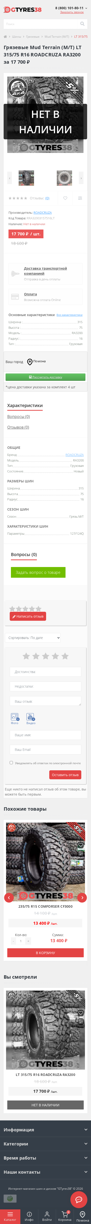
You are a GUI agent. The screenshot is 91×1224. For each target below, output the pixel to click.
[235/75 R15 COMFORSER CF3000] (45, 862)
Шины (16, 37)
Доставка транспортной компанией (45, 271)
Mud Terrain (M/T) (57, 37)
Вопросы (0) (18, 416)
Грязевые (33, 37)
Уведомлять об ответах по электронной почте (48, 763)
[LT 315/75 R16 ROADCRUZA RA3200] (45, 1030)
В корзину (45, 952)
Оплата (30, 294)
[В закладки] (80, 845)
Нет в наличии (45, 1105)
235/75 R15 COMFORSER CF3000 (45, 906)
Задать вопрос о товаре (38, 572)
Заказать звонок (72, 12)
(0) (47, 198)
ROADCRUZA (42, 212)
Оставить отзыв (65, 774)
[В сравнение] (80, 853)
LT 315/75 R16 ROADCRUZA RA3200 (45, 1074)
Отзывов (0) (18, 427)
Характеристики (25, 405)
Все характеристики (70, 315)
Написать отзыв (29, 616)
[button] (71, 8)
